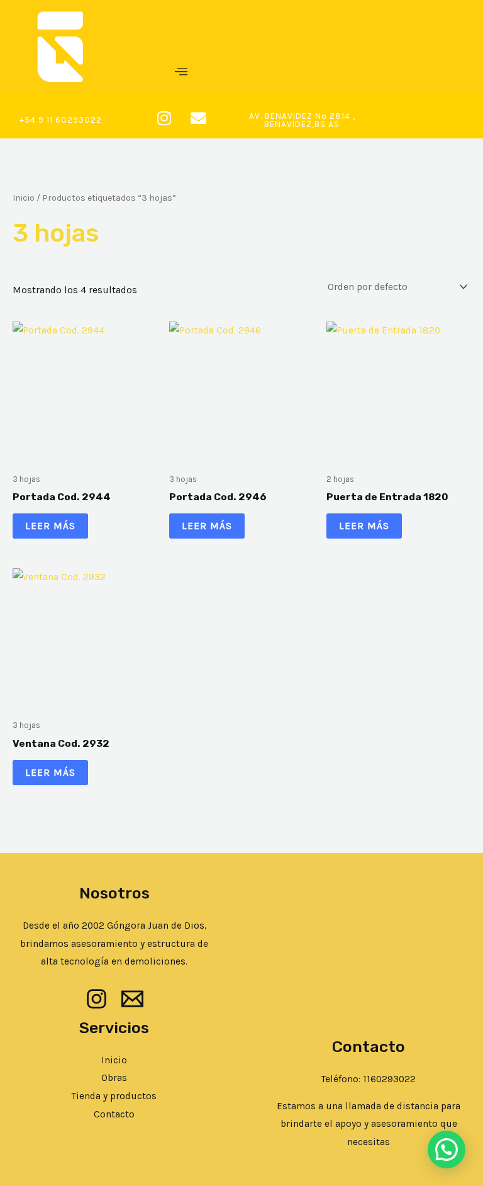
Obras (114, 1077)
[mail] (132, 999)
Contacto (114, 1114)
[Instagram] (97, 999)
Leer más (50, 526)
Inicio (24, 198)
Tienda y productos (114, 1096)
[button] (181, 72)
